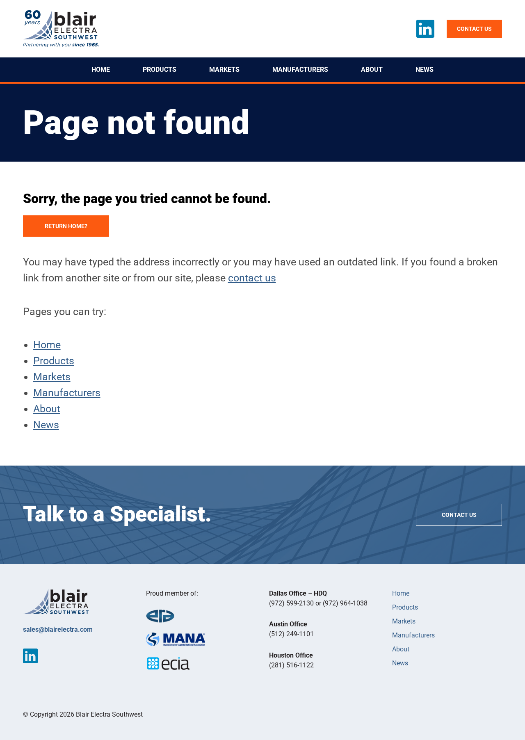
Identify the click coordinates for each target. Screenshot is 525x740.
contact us (252, 278)
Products (159, 69)
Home (100, 69)
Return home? (66, 226)
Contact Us (459, 515)
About (372, 69)
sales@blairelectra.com (58, 629)
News (424, 69)
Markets (224, 69)
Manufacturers (300, 69)
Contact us (474, 28)
